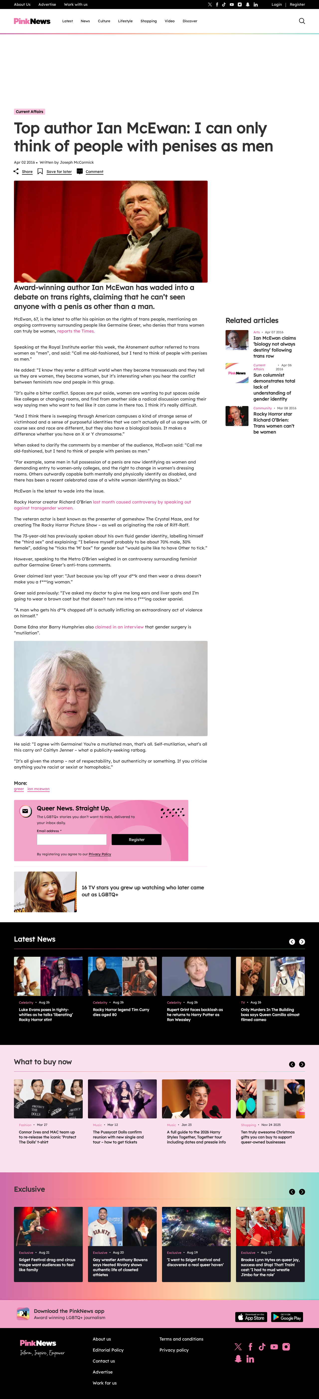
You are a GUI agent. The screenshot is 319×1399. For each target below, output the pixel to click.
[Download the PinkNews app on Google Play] (287, 1317)
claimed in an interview (119, 626)
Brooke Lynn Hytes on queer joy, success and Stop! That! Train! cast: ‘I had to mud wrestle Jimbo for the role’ (270, 1267)
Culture (104, 21)
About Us (22, 4)
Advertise (47, 4)
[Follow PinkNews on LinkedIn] (256, 4)
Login (277, 4)
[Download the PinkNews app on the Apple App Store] (251, 1317)
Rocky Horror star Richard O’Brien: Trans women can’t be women (273, 423)
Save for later (59, 171)
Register (297, 4)
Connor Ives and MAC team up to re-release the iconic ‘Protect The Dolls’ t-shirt (47, 1137)
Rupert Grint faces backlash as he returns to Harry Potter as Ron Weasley (195, 1014)
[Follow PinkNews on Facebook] (250, 1348)
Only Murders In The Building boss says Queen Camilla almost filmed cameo (270, 1014)
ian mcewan (38, 788)
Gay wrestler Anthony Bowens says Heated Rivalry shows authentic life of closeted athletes (120, 1267)
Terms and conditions (181, 1339)
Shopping (149, 21)
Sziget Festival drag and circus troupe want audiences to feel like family (47, 1264)
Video (170, 21)
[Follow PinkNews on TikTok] (262, 1348)
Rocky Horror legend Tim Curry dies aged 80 (121, 1012)
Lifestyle (125, 21)
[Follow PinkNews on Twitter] (238, 1348)
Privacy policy (174, 1350)
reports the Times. (75, 331)
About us (102, 1339)
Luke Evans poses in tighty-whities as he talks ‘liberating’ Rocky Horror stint (46, 1014)
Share (27, 171)
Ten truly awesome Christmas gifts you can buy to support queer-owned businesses (268, 1137)
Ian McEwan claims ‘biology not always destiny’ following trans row (274, 347)
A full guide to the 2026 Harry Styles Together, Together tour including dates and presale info (196, 1137)
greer (19, 788)
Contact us (104, 1361)
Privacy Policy (100, 854)
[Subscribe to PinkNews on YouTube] (274, 1348)
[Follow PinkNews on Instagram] (286, 1348)
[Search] (302, 21)
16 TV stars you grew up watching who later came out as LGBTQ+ (143, 891)
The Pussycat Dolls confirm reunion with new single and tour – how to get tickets (118, 1137)
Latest (67, 21)
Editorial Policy (108, 1350)
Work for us (105, 1383)
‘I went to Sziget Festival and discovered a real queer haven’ (195, 1262)
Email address (55, 831)
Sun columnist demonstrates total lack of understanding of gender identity (274, 387)
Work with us (75, 4)
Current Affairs (29, 111)
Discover (190, 21)
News (85, 21)
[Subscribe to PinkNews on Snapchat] (238, 1360)
